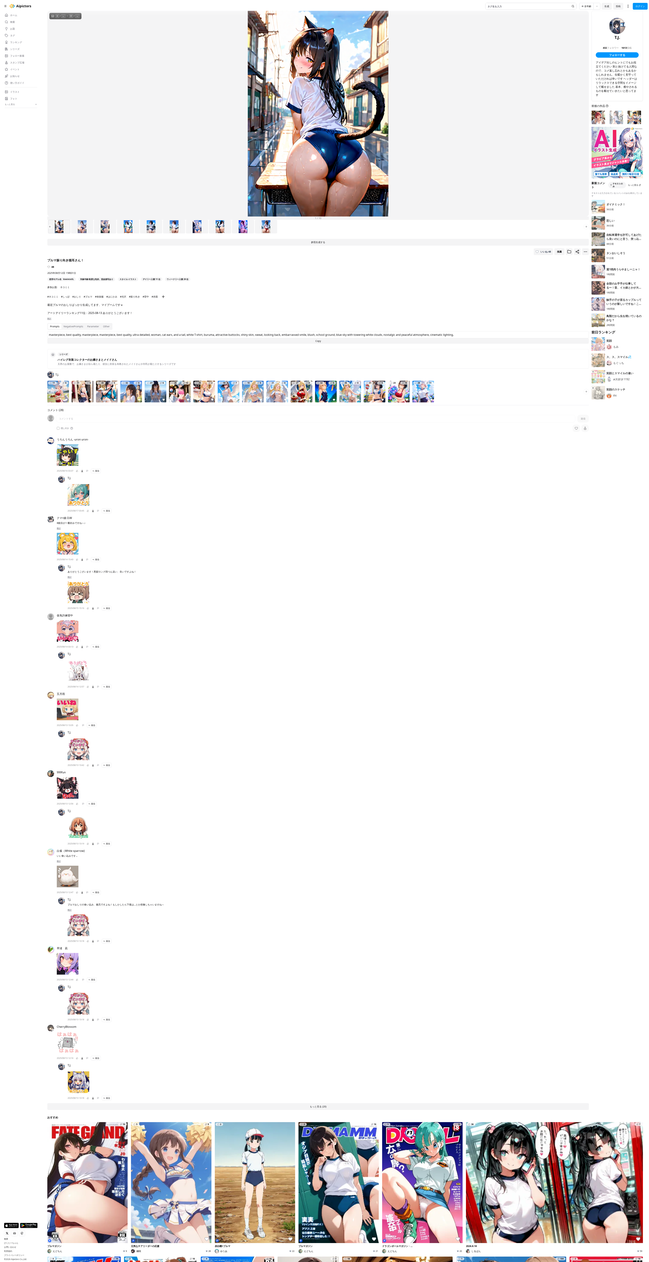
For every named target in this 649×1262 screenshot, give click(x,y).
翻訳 (49, 318)
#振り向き (134, 296)
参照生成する (318, 242)
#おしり (76, 296)
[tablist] (79, 326)
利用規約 (8, 1251)
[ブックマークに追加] (569, 251)
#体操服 (99, 296)
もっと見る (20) (318, 1106)
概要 (6, 1239)
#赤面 (155, 296)
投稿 (618, 6)
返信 (97, 470)
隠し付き (65, 428)
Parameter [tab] (93, 326)
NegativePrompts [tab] (73, 326)
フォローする (617, 55)
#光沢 (123, 296)
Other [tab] (106, 326)
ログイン (640, 6)
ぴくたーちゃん (11, 1243)
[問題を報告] (87, 471)
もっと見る (633, 185)
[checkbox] (58, 428)
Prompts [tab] (54, 326)
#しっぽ (65, 296)
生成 (606, 6)
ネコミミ (65, 287)
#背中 (146, 296)
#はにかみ (111, 296)
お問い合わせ (10, 1247)
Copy (318, 341)
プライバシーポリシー (14, 1255)
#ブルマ (88, 296)
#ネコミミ (52, 296)
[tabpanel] (318, 337)
